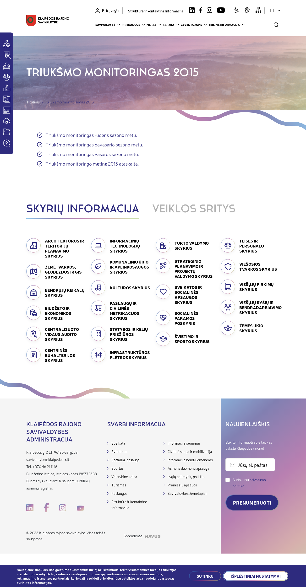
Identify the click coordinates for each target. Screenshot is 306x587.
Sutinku (205, 576)
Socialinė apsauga (125, 459)
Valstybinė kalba (124, 476)
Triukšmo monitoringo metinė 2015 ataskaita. (92, 163)
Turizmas (118, 484)
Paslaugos (119, 493)
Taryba (168, 25)
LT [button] (272, 10)
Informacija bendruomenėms (190, 459)
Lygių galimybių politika (186, 476)
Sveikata (118, 443)
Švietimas (119, 451)
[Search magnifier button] (276, 25)
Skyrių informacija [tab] (82, 209)
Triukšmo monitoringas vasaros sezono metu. (92, 154)
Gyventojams (191, 25)
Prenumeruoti (252, 502)
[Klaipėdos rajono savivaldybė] (47, 21)
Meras (151, 25)
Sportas (117, 468)
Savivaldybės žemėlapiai (187, 493)
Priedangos (131, 25)
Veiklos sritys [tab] (193, 209)
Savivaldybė (105, 25)
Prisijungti (110, 10)
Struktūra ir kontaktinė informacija (155, 10)
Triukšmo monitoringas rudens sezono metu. (91, 135)
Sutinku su (249, 482)
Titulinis (33, 101)
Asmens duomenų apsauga (188, 468)
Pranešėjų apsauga (182, 484)
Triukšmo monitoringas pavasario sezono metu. (94, 144)
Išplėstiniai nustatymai (256, 576)
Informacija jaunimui (184, 443)
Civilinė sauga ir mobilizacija (190, 451)
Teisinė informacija (224, 25)
